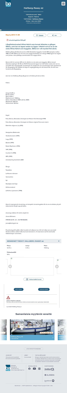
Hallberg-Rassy (37, 19)
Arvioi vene (44, 289)
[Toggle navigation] (63, 3)
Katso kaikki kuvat (35, 279)
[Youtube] (34, 369)
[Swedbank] (49, 380)
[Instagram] (39, 369)
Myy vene (18, 289)
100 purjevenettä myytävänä (12, 357)
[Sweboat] (49, 369)
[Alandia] (49, 375)
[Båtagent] (8, 3)
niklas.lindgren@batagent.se (17, 370)
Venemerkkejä (27, 357)
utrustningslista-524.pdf (17, 40)
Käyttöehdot (17, 385)
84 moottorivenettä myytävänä (13, 358)
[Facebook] (29, 369)
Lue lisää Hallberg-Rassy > (14, 306)
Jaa (55, 35)
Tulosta (41, 35)
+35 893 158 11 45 (15, 368)
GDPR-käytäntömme (27, 385)
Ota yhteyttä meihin (33, 349)
